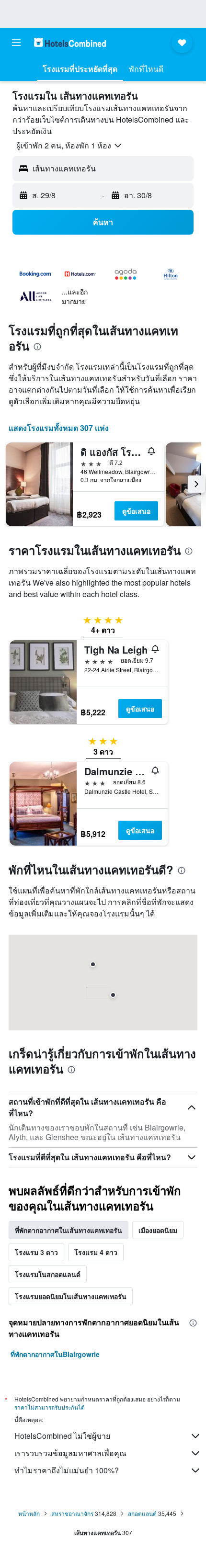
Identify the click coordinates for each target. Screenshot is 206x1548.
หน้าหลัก (29, 1513)
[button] (16, 42)
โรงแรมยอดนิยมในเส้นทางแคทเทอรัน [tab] (70, 1296)
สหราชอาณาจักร (72, 1513)
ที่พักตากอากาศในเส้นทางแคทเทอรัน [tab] (68, 1230)
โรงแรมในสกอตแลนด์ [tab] (47, 1274)
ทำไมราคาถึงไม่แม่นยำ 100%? (66, 1470)
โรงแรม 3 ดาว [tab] (36, 1252)
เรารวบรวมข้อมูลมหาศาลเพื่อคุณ (70, 1452)
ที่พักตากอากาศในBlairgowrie (55, 1354)
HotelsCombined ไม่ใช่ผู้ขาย (62, 1435)
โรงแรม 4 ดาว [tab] (95, 1252)
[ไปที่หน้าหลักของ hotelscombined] (70, 42)
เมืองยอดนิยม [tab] (157, 1230)
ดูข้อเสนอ (136, 511)
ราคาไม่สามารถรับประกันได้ (49, 1407)
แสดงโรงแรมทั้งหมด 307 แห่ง (59, 427)
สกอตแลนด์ (142, 1513)
